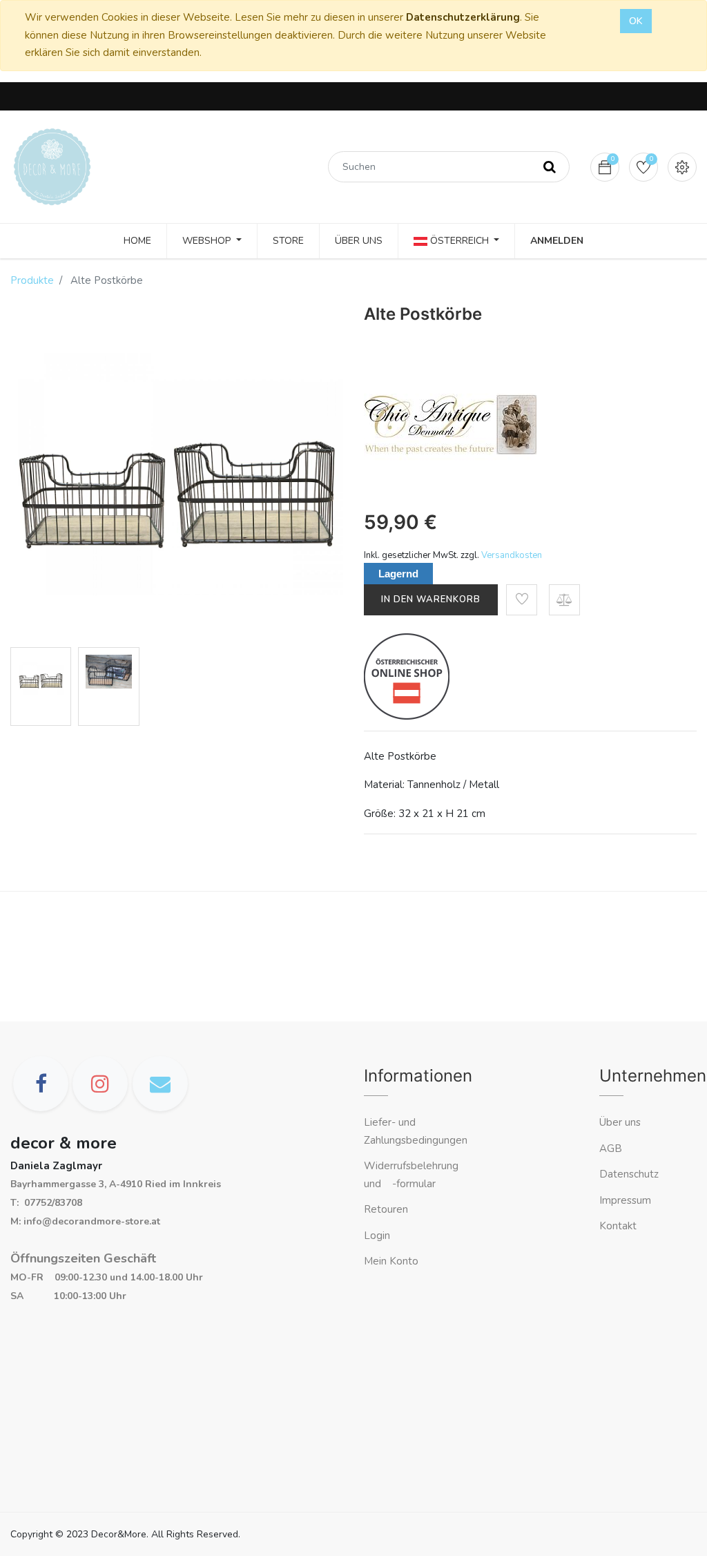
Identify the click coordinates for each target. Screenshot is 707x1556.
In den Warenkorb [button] (431, 599)
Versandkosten (511, 555)
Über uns (620, 1122)
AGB (610, 1148)
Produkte (32, 280)
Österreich (459, 240)
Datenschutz (629, 1174)
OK (636, 21)
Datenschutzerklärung (463, 17)
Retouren (386, 1209)
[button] (521, 599)
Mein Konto (391, 1261)
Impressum (626, 1200)
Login (377, 1235)
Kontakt (619, 1226)
